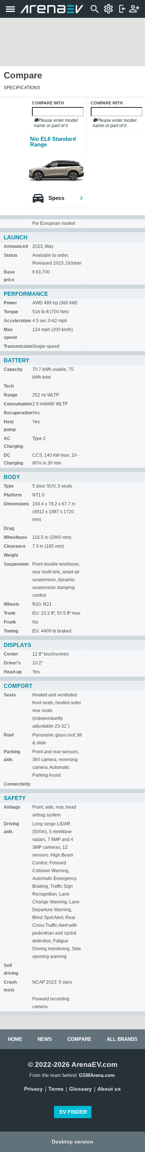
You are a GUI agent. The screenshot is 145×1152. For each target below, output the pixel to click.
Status (10, 255)
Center (11, 654)
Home (15, 1039)
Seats (10, 695)
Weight (11, 555)
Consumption (18, 404)
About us (109, 1089)
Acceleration (17, 320)
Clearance (15, 546)
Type (9, 486)
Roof (9, 735)
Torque (11, 311)
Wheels (11, 604)
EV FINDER (73, 1112)
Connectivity (17, 784)
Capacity (13, 369)
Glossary (80, 1089)
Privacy (33, 1089)
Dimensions (16, 504)
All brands (122, 1039)
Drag (9, 528)
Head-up (13, 671)
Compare (79, 1039)
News (45, 1039)
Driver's (12, 663)
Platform (13, 495)
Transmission (18, 346)
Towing (11, 631)
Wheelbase (15, 537)
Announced (16, 246)
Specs (56, 198)
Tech (9, 386)
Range (10, 395)
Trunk (10, 613)
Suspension (16, 564)
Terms (56, 1089)
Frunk (10, 622)
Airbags (12, 807)
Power (10, 302)
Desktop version (72, 1142)
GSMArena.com (97, 1075)
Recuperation (18, 412)
